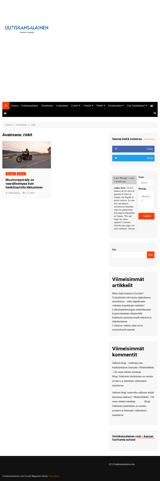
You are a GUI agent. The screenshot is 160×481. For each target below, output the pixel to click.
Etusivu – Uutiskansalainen (24, 105)
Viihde (99, 105)
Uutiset (74, 105)
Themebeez (54, 476)
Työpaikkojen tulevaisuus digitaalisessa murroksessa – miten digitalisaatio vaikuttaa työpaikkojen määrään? (131, 301)
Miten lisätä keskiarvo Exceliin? (128, 293)
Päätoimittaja (14, 193)
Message (142, 189)
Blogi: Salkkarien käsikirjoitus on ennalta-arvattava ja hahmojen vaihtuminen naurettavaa (132, 381)
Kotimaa (10, 174)
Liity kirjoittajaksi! (136, 105)
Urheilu (87, 105)
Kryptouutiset (115, 105)
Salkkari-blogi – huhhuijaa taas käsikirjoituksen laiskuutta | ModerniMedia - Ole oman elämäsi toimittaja (133, 367)
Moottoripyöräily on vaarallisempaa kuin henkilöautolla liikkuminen (24, 183)
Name (141, 177)
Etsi (114, 249)
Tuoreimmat (47, 105)
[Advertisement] (80, 78)
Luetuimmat (62, 105)
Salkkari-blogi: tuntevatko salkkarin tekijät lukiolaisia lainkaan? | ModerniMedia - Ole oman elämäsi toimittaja (133, 397)
